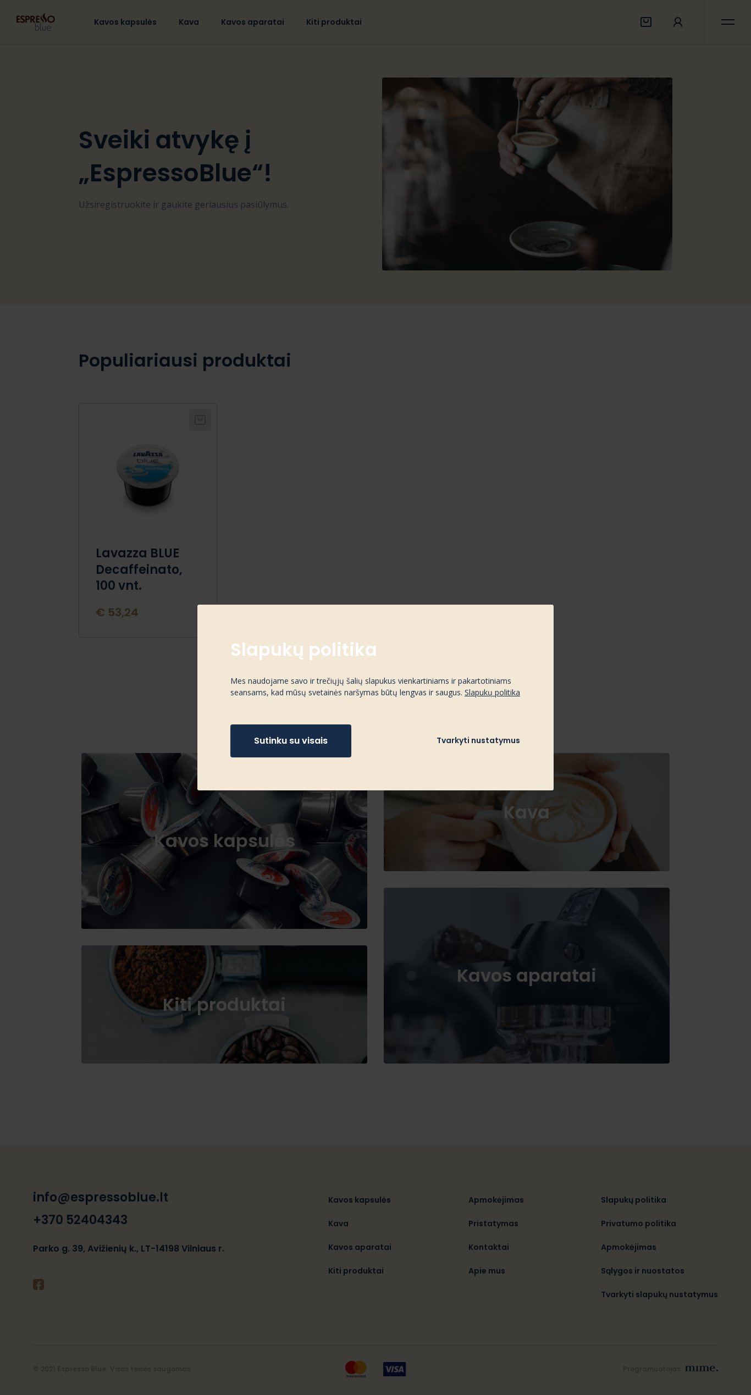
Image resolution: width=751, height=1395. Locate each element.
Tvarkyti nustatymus (478, 740)
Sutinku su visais (291, 740)
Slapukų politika (492, 692)
